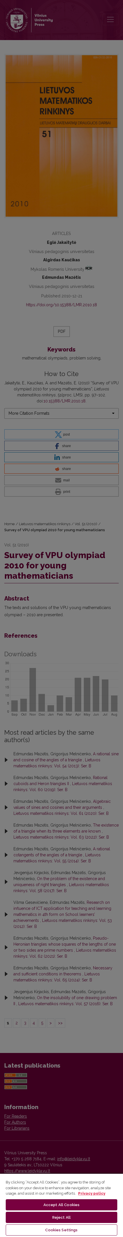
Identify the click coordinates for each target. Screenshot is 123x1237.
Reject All (61, 1217)
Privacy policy (91, 1193)
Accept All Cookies (61, 1205)
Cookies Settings (61, 1230)
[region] (61, 1205)
